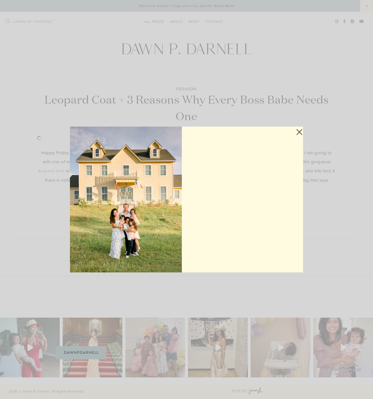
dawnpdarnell (81, 353)
